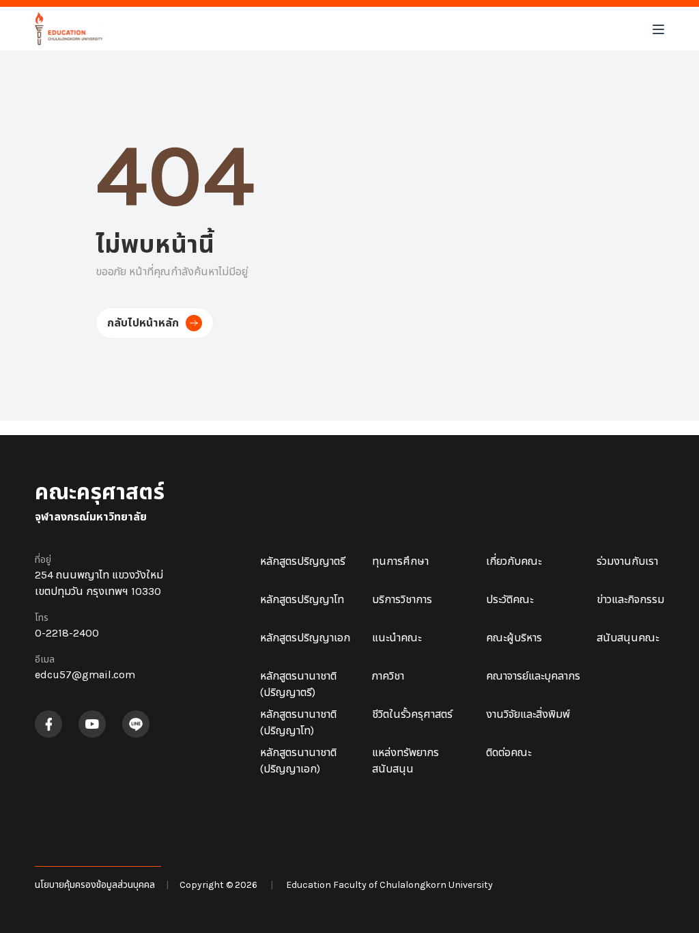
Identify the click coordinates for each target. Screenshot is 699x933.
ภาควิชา (388, 675)
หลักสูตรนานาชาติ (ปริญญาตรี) (298, 684)
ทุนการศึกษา (400, 561)
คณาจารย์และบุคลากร (533, 675)
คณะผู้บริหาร (514, 637)
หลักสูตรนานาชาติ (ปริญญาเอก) (298, 760)
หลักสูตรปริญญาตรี (302, 561)
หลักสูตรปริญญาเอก (305, 637)
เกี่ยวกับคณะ (513, 561)
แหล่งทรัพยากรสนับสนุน (405, 760)
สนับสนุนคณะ (628, 637)
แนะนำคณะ (396, 637)
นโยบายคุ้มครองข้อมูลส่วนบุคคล (95, 885)
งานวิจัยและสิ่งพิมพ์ (528, 714)
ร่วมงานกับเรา (627, 561)
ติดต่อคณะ (508, 752)
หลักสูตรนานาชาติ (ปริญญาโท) (298, 722)
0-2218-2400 (67, 632)
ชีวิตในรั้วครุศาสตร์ (412, 714)
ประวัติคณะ (509, 599)
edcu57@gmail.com (85, 674)
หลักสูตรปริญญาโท (302, 599)
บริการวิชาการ (402, 599)
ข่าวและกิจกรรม (630, 599)
